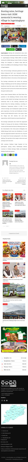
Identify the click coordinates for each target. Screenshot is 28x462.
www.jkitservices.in (17, 459)
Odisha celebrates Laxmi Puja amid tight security (7, 181)
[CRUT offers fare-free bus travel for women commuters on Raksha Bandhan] (7, 213)
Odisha (13, 23)
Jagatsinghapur (8, 23)
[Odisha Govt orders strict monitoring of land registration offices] (20, 197)
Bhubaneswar (18, 194)
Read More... (3, 397)
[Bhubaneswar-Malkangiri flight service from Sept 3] (20, 213)
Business (17, 210)
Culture (2, 23)
